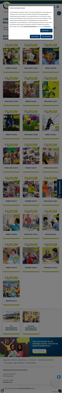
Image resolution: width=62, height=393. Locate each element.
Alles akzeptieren (46, 36)
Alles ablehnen (35, 36)
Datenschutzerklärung (30, 26)
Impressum (47, 26)
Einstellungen (45, 30)
